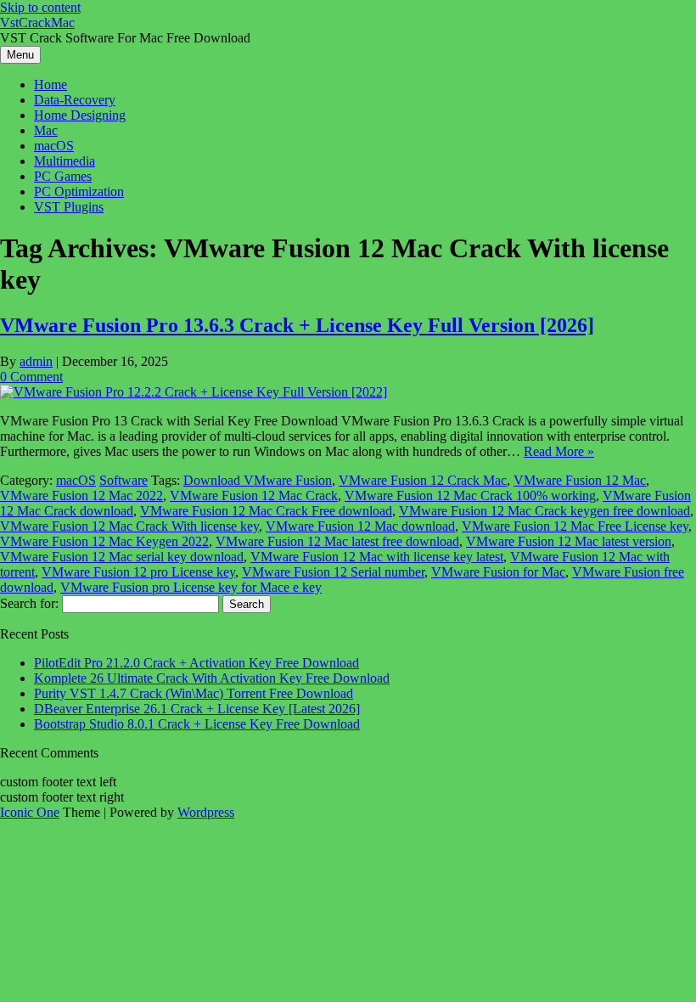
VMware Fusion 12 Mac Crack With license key (129, 526)
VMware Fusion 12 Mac (580, 480)
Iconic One (29, 812)
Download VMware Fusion (257, 480)
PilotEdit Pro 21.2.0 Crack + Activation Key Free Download (196, 663)
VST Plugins (69, 207)
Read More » (559, 451)
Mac (46, 130)
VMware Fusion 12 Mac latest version (568, 541)
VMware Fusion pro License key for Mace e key (191, 587)
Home (50, 84)
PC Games (63, 176)
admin (36, 361)
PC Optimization (79, 191)
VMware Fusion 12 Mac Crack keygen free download (544, 511)
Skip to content (40, 7)
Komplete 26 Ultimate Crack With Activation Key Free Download (212, 678)
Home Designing (80, 115)
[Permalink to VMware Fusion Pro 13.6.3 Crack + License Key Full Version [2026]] (193, 392)
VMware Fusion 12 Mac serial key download (122, 556)
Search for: (29, 603)
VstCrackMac (37, 22)
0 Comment (31, 376)
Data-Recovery (74, 100)
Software (123, 480)
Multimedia (64, 161)
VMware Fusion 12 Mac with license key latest (376, 556)
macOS (54, 145)
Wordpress (205, 812)
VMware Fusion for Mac (498, 572)
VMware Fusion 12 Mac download (360, 526)
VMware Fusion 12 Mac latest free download (337, 541)
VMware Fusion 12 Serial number (333, 572)
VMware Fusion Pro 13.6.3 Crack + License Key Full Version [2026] (297, 325)
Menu (20, 54)
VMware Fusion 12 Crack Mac (423, 480)
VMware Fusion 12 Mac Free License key (575, 526)
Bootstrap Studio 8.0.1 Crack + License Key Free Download (197, 724)
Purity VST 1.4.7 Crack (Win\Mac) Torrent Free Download (193, 693)
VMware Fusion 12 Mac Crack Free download (266, 511)
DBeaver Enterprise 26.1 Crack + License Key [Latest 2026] (197, 708)
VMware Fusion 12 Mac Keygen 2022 (104, 541)
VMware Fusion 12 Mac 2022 (81, 495)
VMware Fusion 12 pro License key (138, 572)
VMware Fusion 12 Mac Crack (254, 495)
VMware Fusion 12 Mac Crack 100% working (470, 495)
